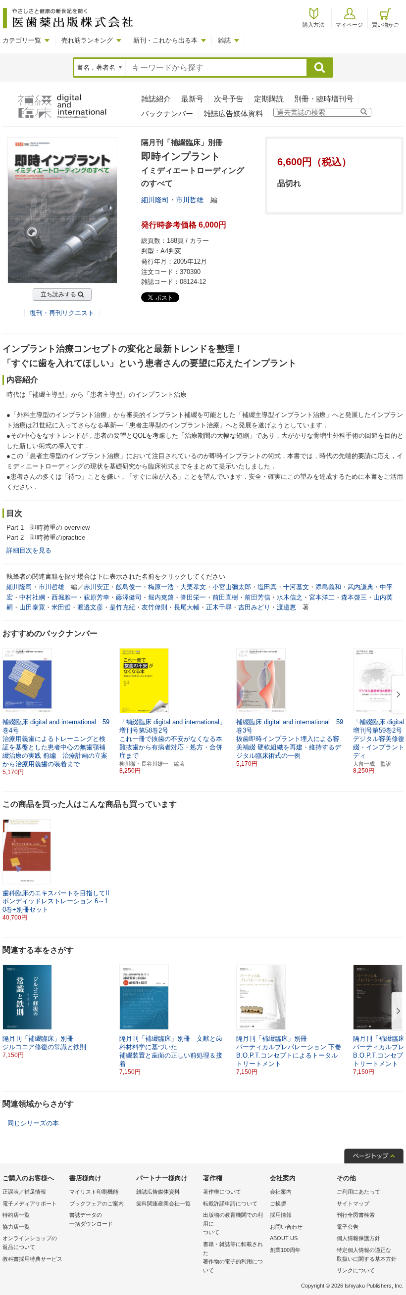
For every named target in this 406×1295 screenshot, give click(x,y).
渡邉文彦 (90, 607)
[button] (397, 695)
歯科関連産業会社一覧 (163, 1203)
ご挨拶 (278, 1203)
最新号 (192, 98)
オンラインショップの (29, 1242)
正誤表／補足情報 (24, 1192)
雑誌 (224, 40)
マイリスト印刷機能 (93, 1192)
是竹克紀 (122, 607)
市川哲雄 (189, 200)
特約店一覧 (16, 1215)
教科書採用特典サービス (32, 1259)
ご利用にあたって (358, 1192)
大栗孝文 (193, 587)
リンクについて (356, 1270)
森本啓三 (354, 597)
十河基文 (296, 587)
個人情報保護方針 (358, 1238)
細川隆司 (155, 200)
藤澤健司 (129, 597)
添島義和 (328, 587)
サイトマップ (353, 1203)
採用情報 (281, 1215)
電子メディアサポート (29, 1203)
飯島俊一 (129, 587)
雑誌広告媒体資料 (233, 113)
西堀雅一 (64, 597)
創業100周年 (285, 1250)
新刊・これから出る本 (165, 40)
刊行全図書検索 (356, 1215)
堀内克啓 (161, 597)
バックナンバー (167, 113)
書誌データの (91, 1219)
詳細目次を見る (28, 550)
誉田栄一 (193, 597)
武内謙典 (360, 587)
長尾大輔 (187, 607)
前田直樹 (225, 597)
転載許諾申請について (230, 1203)
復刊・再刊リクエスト (62, 313)
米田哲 (61, 607)
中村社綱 (32, 597)
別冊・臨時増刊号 (324, 98)
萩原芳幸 (96, 597)
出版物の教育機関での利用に (233, 1223)
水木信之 (290, 597)
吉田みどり (254, 607)
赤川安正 (96, 587)
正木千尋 (219, 607)
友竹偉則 (154, 607)
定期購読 (269, 98)
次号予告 (229, 98)
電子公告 (347, 1227)
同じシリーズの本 (33, 1123)
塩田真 (267, 587)
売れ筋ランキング (87, 40)
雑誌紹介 (156, 98)
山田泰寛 (32, 607)
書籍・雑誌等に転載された (233, 1257)
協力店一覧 (16, 1227)
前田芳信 (257, 597)
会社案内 (281, 1192)
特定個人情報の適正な (367, 1254)
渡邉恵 (286, 607)
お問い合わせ (286, 1227)
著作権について (222, 1192)
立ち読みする (58, 294)
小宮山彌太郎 (231, 587)
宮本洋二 (322, 597)
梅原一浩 (161, 587)
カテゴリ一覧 (21, 40)
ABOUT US (284, 1238)
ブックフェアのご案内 (96, 1203)
